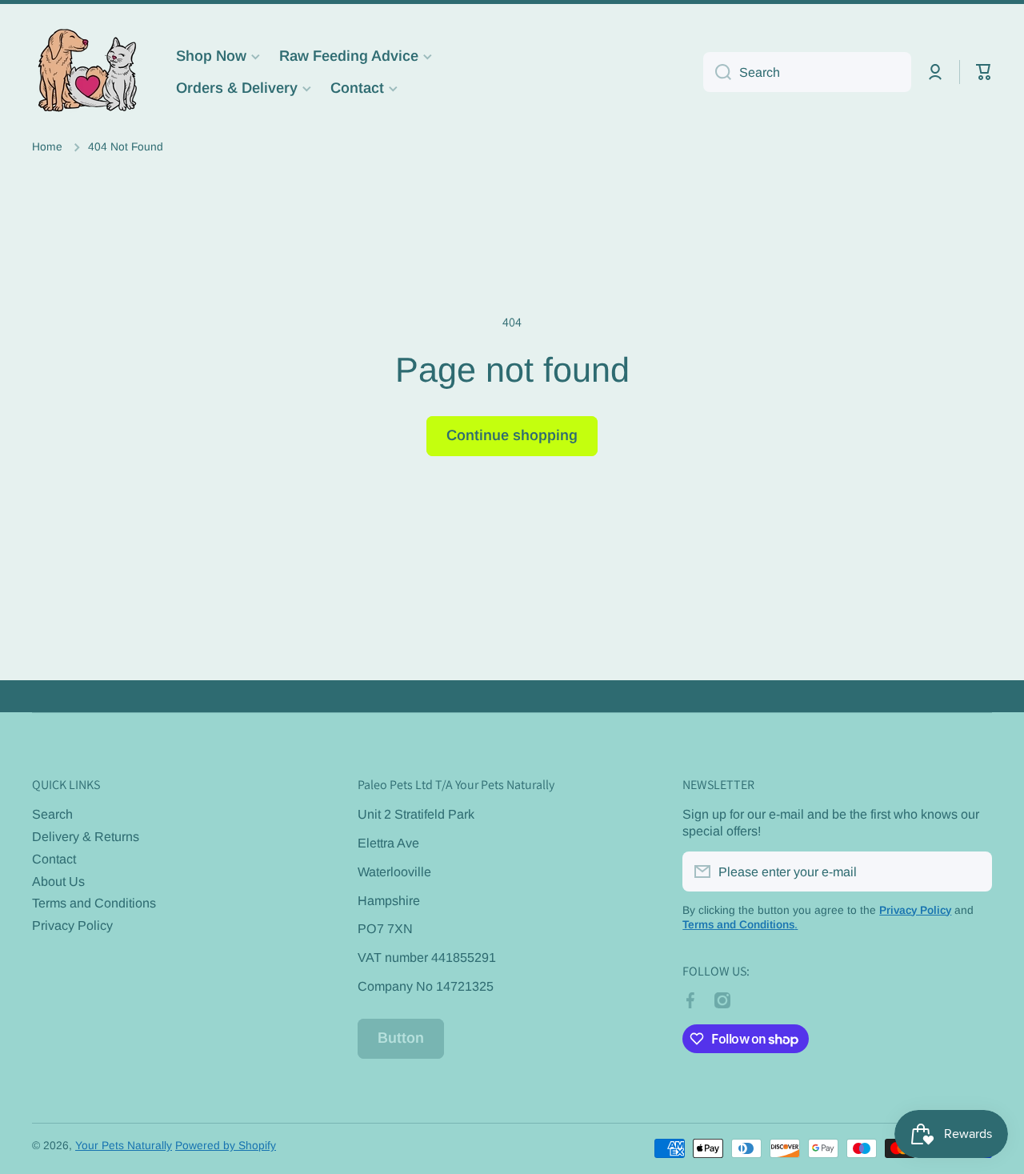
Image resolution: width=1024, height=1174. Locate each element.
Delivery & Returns (85, 836)
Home (47, 147)
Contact (54, 858)
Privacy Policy (72, 925)
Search (52, 814)
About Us (58, 881)
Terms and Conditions (94, 903)
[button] (984, 72)
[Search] (717, 72)
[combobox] (807, 72)
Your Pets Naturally (123, 1146)
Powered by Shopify (225, 1146)
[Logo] (88, 72)
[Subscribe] (972, 871)
